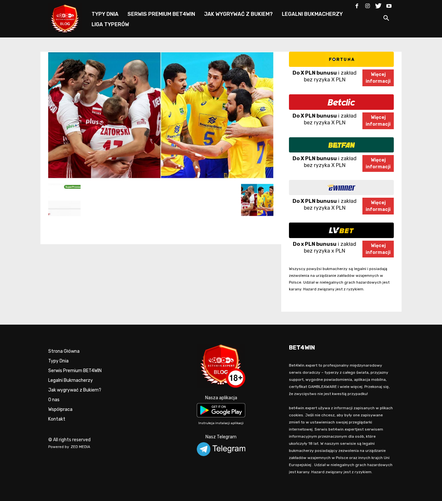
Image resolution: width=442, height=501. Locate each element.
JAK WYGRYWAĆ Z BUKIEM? (238, 14)
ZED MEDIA (80, 447)
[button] (386, 19)
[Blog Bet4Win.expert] (68, 18)
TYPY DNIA (105, 14)
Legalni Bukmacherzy (70, 380)
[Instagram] (367, 4)
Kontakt (56, 419)
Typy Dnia (58, 361)
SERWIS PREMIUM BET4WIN (161, 14)
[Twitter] (378, 4)
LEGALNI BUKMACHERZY (312, 14)
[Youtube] (389, 4)
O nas (54, 399)
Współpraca (60, 409)
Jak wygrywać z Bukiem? (74, 390)
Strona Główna (64, 351)
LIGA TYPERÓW (110, 24)
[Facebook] (357, 4)
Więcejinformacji (378, 78)
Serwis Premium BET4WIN (75, 370)
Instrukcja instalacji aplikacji (221, 423)
